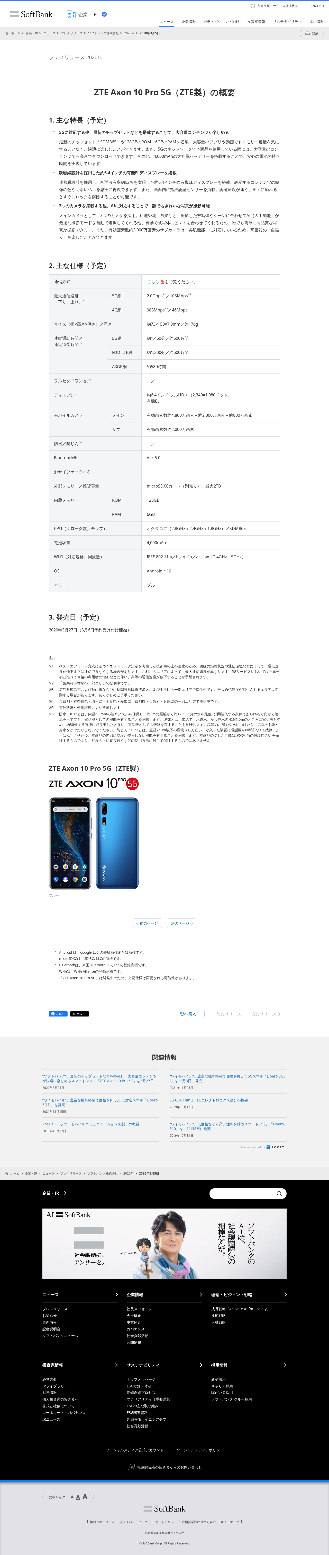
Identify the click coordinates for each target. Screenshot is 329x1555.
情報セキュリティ (102, 1522)
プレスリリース (72, 33)
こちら (153, 281)
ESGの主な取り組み (143, 1405)
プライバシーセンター (135, 1522)
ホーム (15, 33)
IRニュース (51, 1419)
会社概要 (134, 1315)
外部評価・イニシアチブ (146, 1419)
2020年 (129, 33)
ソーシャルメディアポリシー (200, 1449)
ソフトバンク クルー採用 (231, 1399)
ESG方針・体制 (139, 1386)
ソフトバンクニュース (60, 1335)
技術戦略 (218, 1315)
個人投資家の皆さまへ (60, 1399)
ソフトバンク (164, 1508)
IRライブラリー (55, 1386)
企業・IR (32, 33)
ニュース (49, 33)
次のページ (180, 923)
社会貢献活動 (137, 1335)
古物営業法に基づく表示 (199, 1522)
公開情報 (134, 1342)
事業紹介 (134, 1322)
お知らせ (49, 1315)
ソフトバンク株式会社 (103, 33)
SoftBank (31, 14)
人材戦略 (218, 1322)
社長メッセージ (139, 1308)
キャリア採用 (222, 1386)
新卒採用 (218, 1379)
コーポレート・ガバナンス (64, 1412)
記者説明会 (51, 1328)
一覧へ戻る (186, 1014)
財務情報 (49, 1392)
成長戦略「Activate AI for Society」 (240, 1308)
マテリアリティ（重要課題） (150, 1399)
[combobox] (241, 1193)
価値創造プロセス (141, 1392)
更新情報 (49, 1322)
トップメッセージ (141, 1379)
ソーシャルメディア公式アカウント (134, 1449)
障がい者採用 (222, 1392)
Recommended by (253, 1147)
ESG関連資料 (137, 1412)
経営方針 (49, 1379)
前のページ (149, 923)
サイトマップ (230, 1522)
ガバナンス (136, 1328)
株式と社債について (58, 1405)
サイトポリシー (166, 1522)
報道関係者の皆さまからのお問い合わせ (169, 1467)
